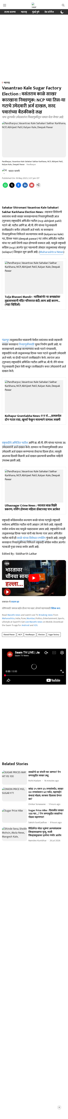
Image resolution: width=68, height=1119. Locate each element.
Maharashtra (8, 618)
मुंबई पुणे (35, 12)
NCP (20, 634)
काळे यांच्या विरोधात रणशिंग (31, 538)
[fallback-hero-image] (14, 778)
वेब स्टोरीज (49, 12)
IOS (35, 625)
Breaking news (46, 615)
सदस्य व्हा (15, 602)
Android (25, 625)
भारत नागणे (14, 171)
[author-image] (4, 171)
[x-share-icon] (12, 187)
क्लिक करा (55, 608)
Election (41, 634)
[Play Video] (34, 578)
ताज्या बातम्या (10, 12)
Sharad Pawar (9, 634)
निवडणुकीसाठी (26, 344)
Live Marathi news (33, 622)
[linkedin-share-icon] (25, 187)
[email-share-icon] (31, 187)
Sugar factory (53, 634)
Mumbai (31, 618)
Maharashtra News (51, 252)
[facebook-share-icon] (18, 187)
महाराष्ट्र (24, 12)
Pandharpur (30, 634)
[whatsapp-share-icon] (5, 187)
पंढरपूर (5, 340)
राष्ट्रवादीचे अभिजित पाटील (15, 442)
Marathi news (13, 615)
